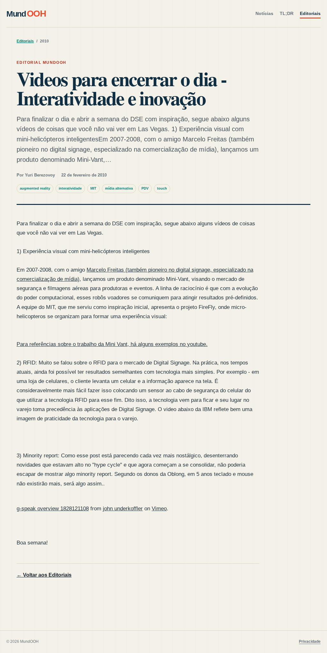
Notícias (264, 13)
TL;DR (286, 13)
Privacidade (310, 641)
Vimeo (159, 509)
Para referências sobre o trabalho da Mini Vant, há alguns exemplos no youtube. (112, 344)
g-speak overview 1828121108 (53, 509)
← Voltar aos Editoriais (44, 575)
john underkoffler (123, 509)
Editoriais (310, 13)
